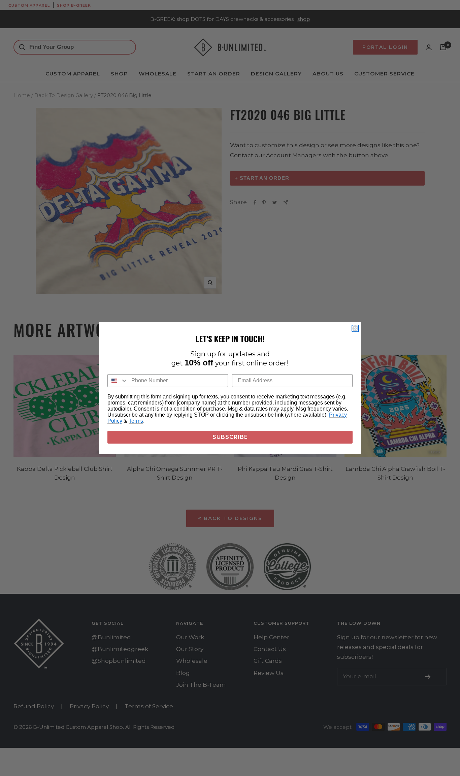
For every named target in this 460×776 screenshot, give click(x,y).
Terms (136, 421)
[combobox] (118, 381)
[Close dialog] (355, 328)
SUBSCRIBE (230, 437)
